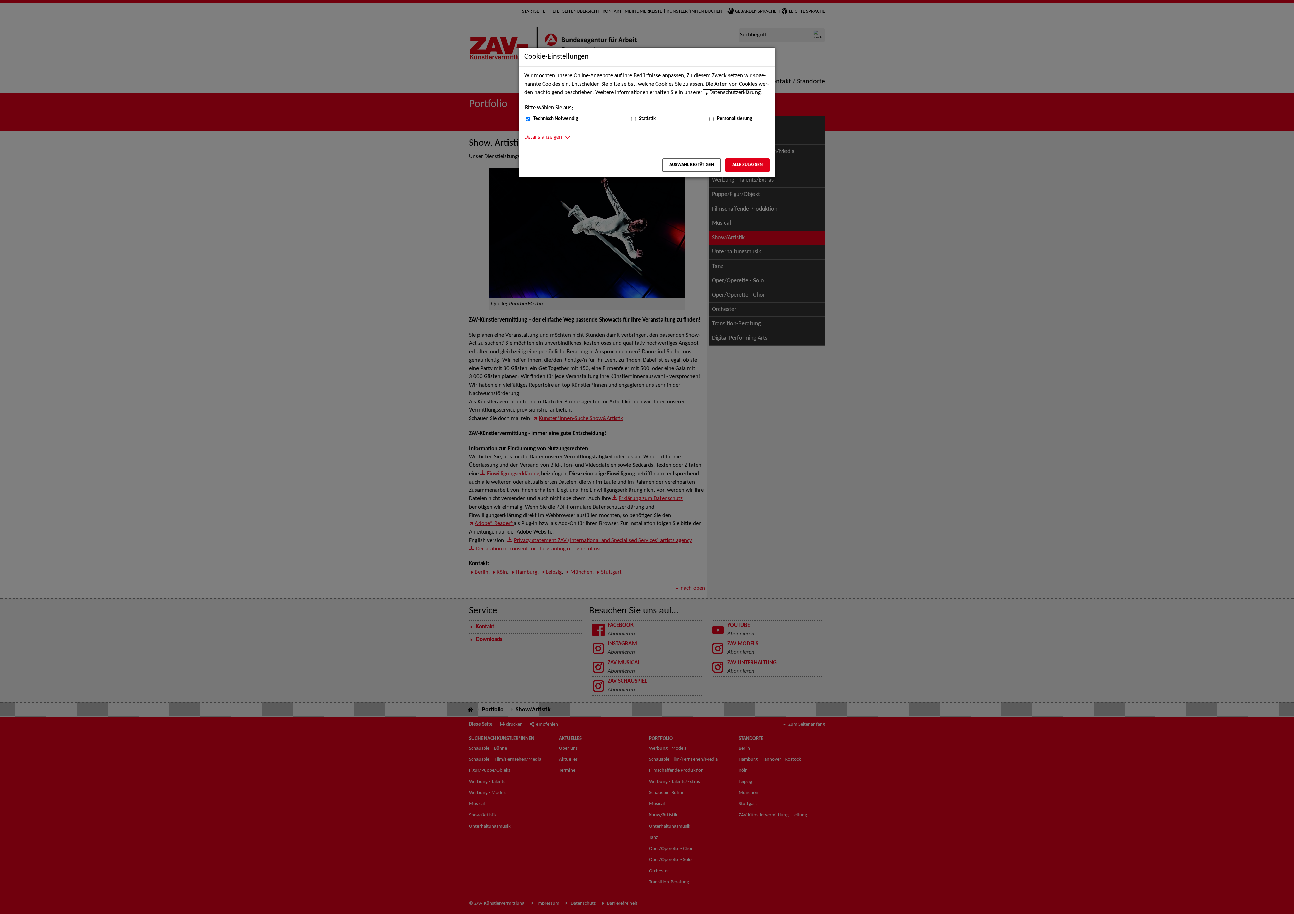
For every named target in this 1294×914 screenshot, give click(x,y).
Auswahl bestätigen (691, 164)
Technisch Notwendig (555, 118)
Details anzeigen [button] (543, 137)
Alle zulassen (747, 164)
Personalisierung (734, 118)
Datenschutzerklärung (735, 92)
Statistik (647, 118)
